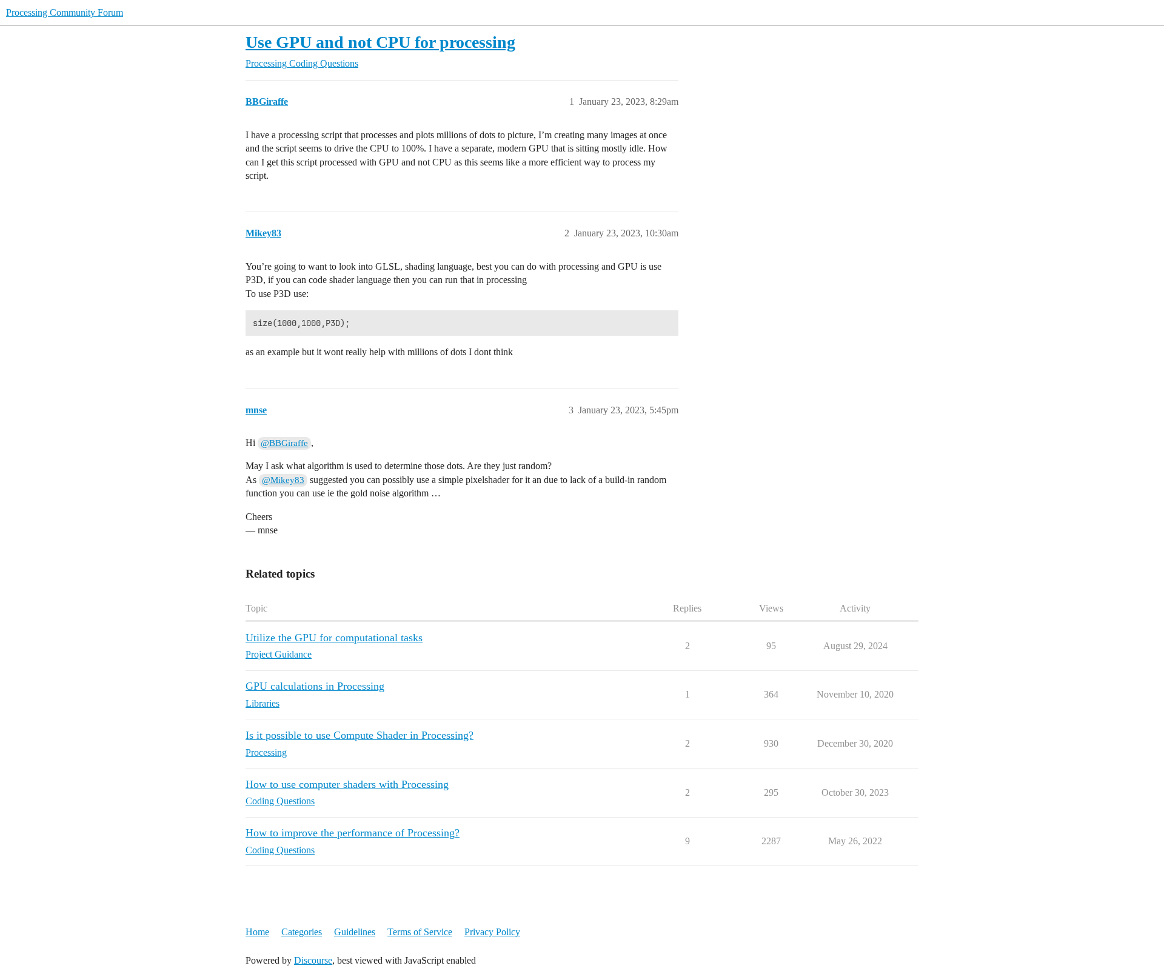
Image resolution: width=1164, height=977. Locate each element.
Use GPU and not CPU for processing (380, 42)
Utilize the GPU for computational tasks (334, 638)
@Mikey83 (283, 480)
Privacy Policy (492, 932)
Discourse (313, 960)
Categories (301, 932)
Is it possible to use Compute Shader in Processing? (359, 735)
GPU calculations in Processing (315, 686)
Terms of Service (419, 932)
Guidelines (354, 932)
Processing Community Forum (64, 12)
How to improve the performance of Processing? (353, 833)
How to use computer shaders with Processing (347, 784)
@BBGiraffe (284, 443)
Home (257, 932)
